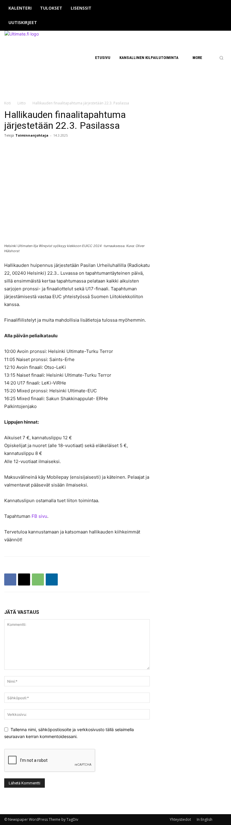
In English (204, 819)
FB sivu (39, 516)
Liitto (21, 103)
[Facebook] (195, 16)
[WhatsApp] (38, 579)
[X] (214, 16)
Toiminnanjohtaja (31, 135)
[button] (221, 58)
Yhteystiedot (180, 819)
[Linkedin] (52, 579)
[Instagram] (204, 16)
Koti (7, 103)
